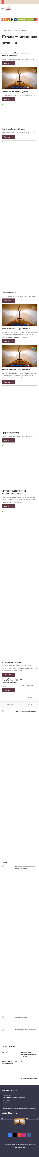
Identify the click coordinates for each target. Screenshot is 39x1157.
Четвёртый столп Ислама (13, 129)
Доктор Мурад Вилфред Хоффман (25, 711)
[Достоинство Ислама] (19, 585)
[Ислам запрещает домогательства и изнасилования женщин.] (7, 1034)
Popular (10, 705)
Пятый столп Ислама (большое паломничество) (16, 54)
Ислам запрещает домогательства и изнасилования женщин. (25, 1031)
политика (5, 863)
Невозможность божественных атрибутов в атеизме (28, 1054)
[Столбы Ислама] (19, 215)
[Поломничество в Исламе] (29, 1068)
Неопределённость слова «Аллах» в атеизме (9, 1062)
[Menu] (3, 9)
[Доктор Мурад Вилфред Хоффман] (7, 785)
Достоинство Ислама (11, 662)
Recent (29, 705)
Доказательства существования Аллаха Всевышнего (25, 867)
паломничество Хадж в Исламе (16, 328)
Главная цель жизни (21, 1017)
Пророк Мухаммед (10, 432)
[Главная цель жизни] (7, 1021)
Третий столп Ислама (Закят (15, 91)
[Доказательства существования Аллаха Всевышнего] (7, 940)
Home (5, 30)
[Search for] (37, 9)
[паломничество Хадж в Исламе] (19, 315)
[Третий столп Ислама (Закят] (19, 78)
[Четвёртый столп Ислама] (19, 115)
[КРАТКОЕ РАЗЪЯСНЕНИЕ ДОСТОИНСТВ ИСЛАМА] (19, 466)
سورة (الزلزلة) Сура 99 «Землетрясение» (12, 681)
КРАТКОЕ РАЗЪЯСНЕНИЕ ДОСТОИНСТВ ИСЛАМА (14, 492)
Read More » (8, 63)
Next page (31, 698)
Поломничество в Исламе (29, 1079)
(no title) (5, 1052)
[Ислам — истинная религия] (8, 8)
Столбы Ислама (9, 292)
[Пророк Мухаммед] (19, 407)
